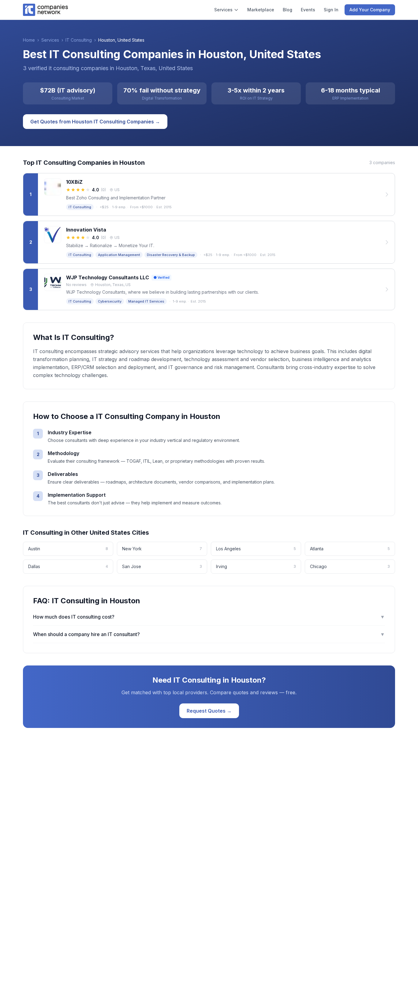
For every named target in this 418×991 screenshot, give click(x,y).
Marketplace (260, 9)
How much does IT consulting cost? (209, 617)
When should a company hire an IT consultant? (209, 634)
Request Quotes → (209, 711)
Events (308, 9)
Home (29, 40)
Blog (287, 9)
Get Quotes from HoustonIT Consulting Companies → (95, 122)
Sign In (331, 9)
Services (223, 9)
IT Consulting (78, 40)
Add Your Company (369, 9)
